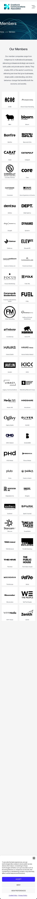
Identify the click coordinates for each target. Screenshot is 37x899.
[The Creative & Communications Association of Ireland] (15, 7)
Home (2, 32)
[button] (34, 858)
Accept (18, 879)
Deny (18, 885)
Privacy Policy (22, 895)
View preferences (18, 891)
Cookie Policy (13, 895)
